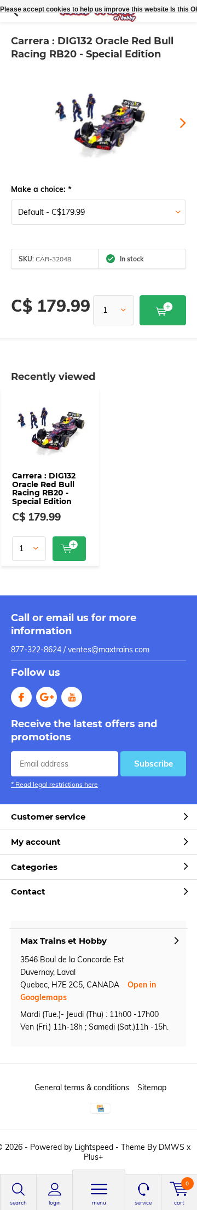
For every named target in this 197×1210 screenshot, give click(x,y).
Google (46, 697)
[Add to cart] (163, 310)
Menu (99, 1202)
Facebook (21, 697)
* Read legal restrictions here (54, 784)
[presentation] (175, 123)
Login (55, 1202)
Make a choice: (41, 189)
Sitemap (151, 1087)
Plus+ (93, 1157)
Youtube (71, 697)
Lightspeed (93, 1147)
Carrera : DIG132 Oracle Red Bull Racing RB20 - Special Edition (44, 488)
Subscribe (153, 763)
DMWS (171, 1147)
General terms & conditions (81, 1087)
